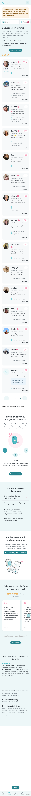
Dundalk (4, 710)
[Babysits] (6, 3)
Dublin (4, 708)
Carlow (4, 713)
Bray (10, 710)
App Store (10, 552)
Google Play (22, 552)
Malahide (5, 702)
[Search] (3, 22)
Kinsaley (18, 702)
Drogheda (22, 708)
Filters (25, 22)
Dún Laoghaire (16, 710)
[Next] (24, 398)
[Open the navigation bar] (27, 2)
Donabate (12, 702)
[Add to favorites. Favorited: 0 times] (26, 106)
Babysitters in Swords (8, 691)
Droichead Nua (12, 713)
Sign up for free (15, 50)
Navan (24, 710)
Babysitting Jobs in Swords (10, 695)
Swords (15, 708)
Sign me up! (15, 643)
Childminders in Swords (9, 693)
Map (16, 787)
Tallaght (9, 708)
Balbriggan (5, 715)
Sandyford (21, 713)
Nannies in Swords (22, 691)
